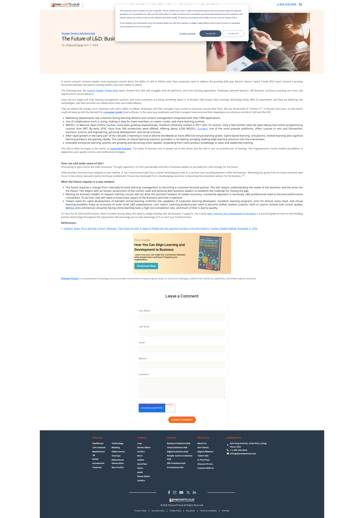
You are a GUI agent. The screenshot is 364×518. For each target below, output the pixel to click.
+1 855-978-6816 (286, 4)
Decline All (233, 33)
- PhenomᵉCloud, (73, 45)
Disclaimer (190, 510)
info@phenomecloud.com (243, 453)
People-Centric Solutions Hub (78, 33)
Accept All (210, 33)
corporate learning (120, 148)
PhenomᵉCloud (69, 278)
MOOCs (70, 208)
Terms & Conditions (208, 510)
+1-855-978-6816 (238, 450)
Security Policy (158, 510)
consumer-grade (113, 112)
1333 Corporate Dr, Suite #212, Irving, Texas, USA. (248, 445)
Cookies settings (187, 33)
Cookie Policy (175, 510)
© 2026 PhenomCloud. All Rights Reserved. (182, 505)
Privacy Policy (141, 510)
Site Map (225, 510)
